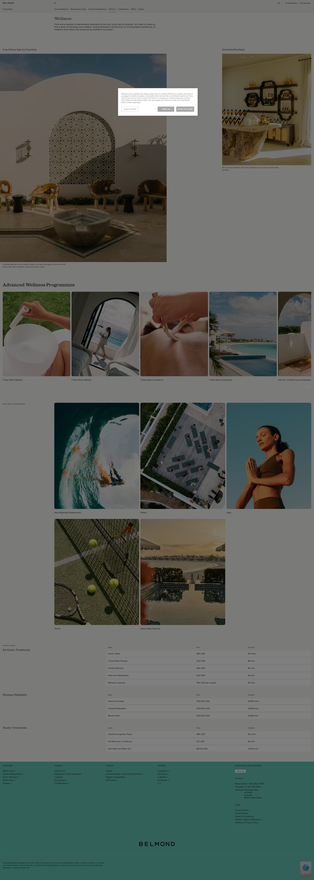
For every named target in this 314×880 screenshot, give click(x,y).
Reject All (166, 109)
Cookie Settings (130, 109)
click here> (137, 102)
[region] (158, 102)
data (126, 96)
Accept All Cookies (185, 109)
